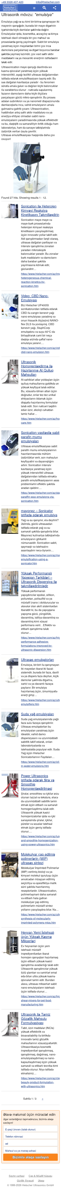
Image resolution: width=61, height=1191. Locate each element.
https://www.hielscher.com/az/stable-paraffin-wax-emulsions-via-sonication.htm (40, 497)
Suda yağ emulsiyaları (37, 713)
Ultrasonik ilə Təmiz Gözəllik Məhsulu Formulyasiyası (35, 1018)
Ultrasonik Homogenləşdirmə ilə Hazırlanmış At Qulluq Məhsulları (37, 368)
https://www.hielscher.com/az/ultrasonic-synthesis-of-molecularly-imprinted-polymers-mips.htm (40, 918)
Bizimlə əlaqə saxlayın (31, 1157)
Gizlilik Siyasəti (25, 1180)
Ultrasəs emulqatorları (37, 659)
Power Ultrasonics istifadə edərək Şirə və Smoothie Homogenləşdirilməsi (37, 782)
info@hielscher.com (48, 2)
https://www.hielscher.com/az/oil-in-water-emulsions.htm (40, 764)
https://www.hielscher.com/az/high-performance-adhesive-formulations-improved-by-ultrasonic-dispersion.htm (40, 644)
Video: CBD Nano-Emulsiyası (35, 297)
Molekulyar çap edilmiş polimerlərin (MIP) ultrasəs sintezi (38, 858)
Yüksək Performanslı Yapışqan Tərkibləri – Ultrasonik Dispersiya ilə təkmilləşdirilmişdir (39, 579)
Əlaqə (41, 1180)
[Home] (9, 7)
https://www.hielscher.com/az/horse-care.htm (40, 421)
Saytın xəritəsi (16, 1175)
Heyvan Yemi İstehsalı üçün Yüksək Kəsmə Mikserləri (37, 936)
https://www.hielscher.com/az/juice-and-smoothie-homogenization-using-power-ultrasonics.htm (40, 840)
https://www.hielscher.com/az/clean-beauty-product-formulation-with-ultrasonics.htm (40, 1082)
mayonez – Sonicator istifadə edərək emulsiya (39, 512)
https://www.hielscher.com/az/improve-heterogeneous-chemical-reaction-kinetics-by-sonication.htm (40, 280)
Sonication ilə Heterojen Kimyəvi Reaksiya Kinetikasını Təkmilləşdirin (40, 210)
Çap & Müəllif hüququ (40, 1175)
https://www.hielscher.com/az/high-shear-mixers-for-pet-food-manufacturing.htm (40, 1000)
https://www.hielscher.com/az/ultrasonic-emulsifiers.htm (40, 702)
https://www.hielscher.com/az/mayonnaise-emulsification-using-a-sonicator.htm (40, 559)
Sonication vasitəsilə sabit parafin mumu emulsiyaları (40, 436)
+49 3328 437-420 (12, 2)
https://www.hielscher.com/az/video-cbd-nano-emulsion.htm (40, 350)
